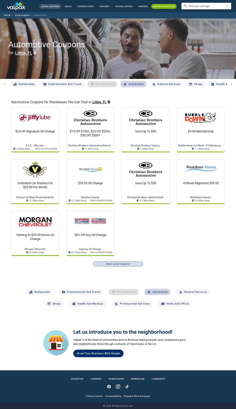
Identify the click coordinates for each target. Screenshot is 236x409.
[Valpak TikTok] (127, 386)
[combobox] (206, 6)
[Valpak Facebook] (109, 386)
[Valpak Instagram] (118, 386)
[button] (124, 6)
